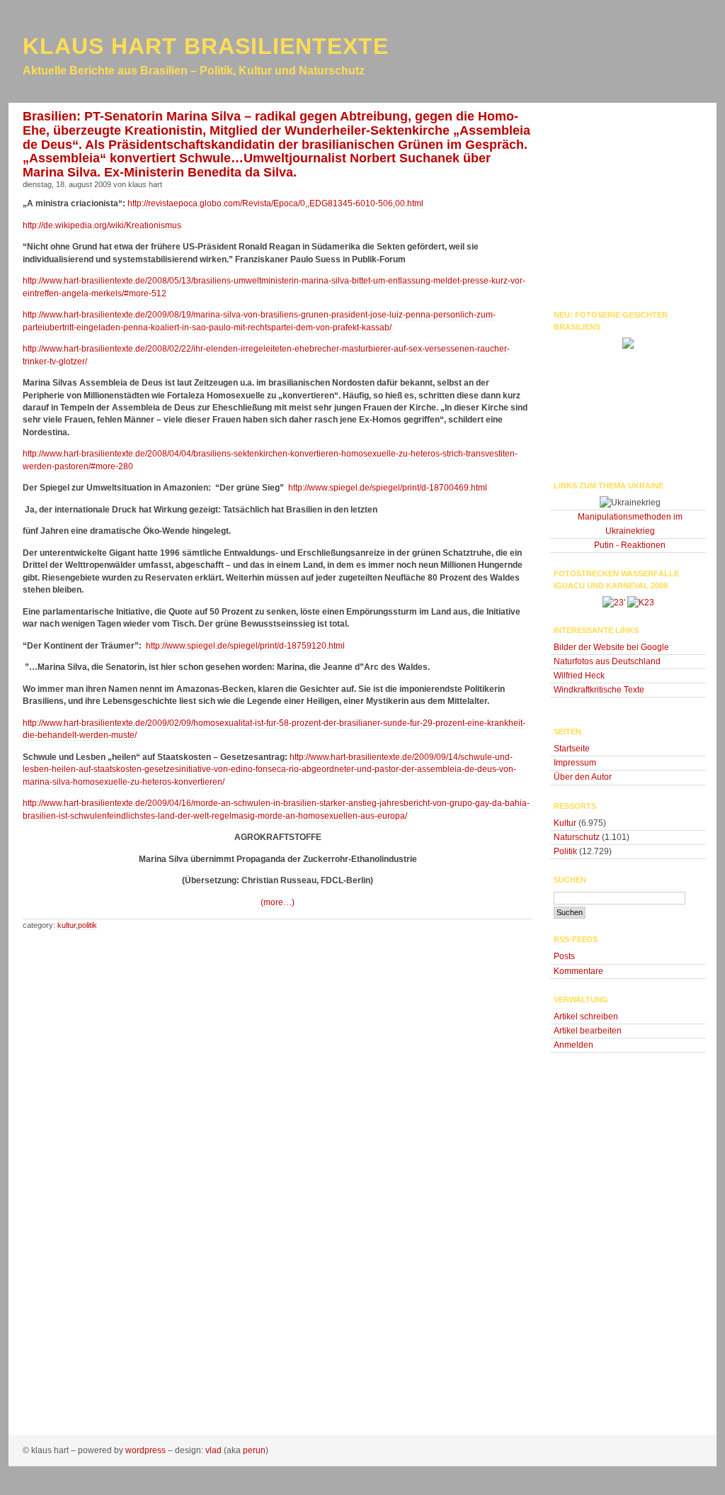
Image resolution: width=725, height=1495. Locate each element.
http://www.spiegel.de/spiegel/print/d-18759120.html (244, 646)
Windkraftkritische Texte (599, 690)
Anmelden (573, 1045)
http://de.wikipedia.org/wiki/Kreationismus (102, 225)
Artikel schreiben (586, 1016)
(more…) (278, 902)
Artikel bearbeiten (588, 1031)
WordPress (145, 1450)
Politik (87, 925)
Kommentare (578, 971)
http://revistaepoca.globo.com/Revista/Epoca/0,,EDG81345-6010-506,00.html (275, 203)
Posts (564, 956)
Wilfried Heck (579, 676)
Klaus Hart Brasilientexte (206, 46)
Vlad (213, 1450)
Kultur (66, 925)
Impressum (575, 763)
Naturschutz (577, 837)
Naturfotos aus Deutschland (607, 661)
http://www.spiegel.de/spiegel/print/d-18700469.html (387, 488)
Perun (254, 1450)
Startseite (572, 749)
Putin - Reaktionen (630, 545)
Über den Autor (583, 777)
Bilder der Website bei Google (611, 647)
